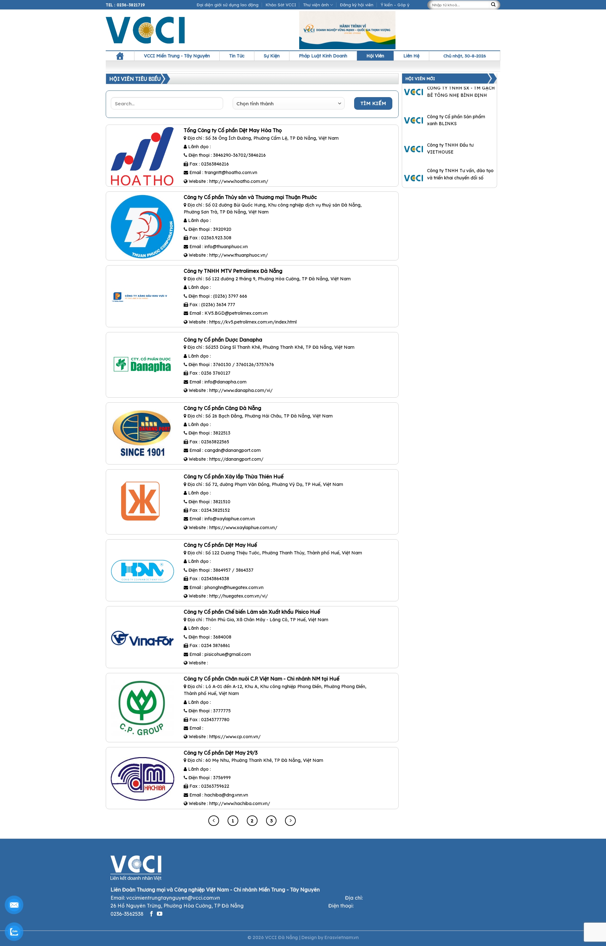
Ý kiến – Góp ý (395, 4)
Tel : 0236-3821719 (125, 5)
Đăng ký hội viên (356, 4)
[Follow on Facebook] (151, 914)
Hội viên (375, 56)
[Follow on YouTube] (159, 914)
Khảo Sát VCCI (281, 4)
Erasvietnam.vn (341, 937)
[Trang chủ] (120, 56)
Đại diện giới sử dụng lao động (227, 4)
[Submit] (494, 4)
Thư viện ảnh (316, 4)
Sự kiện (272, 56)
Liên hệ (411, 56)
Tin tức (237, 56)
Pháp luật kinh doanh (323, 56)
